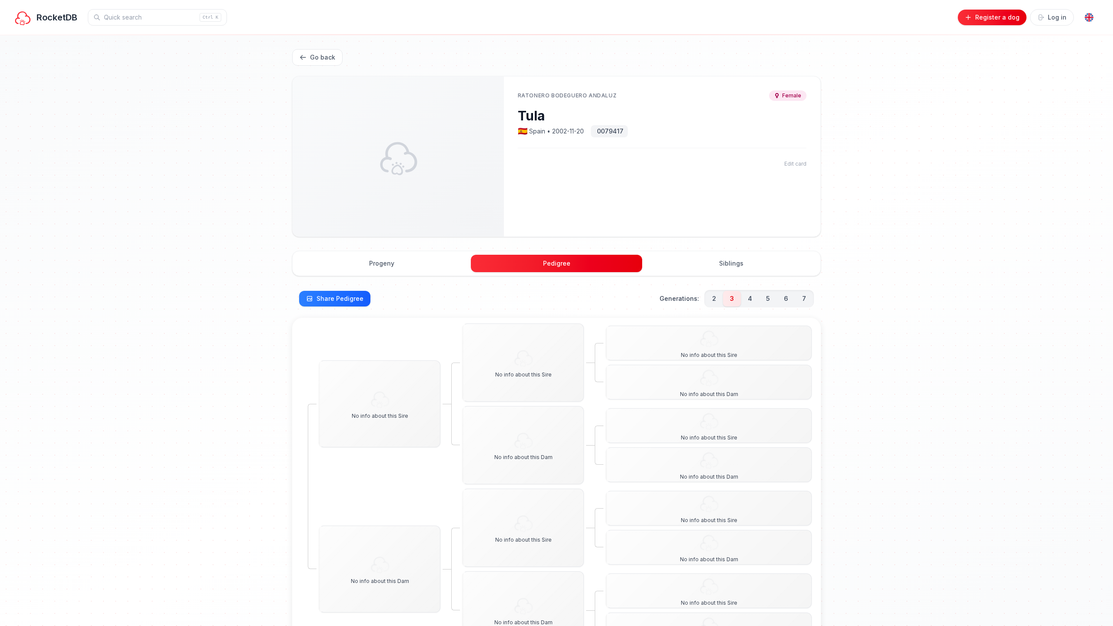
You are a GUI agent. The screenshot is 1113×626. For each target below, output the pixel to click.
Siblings (731, 263)
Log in (1057, 17)
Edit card (795, 163)
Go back (322, 57)
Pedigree (556, 263)
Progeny (381, 263)
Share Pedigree (340, 298)
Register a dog (997, 17)
